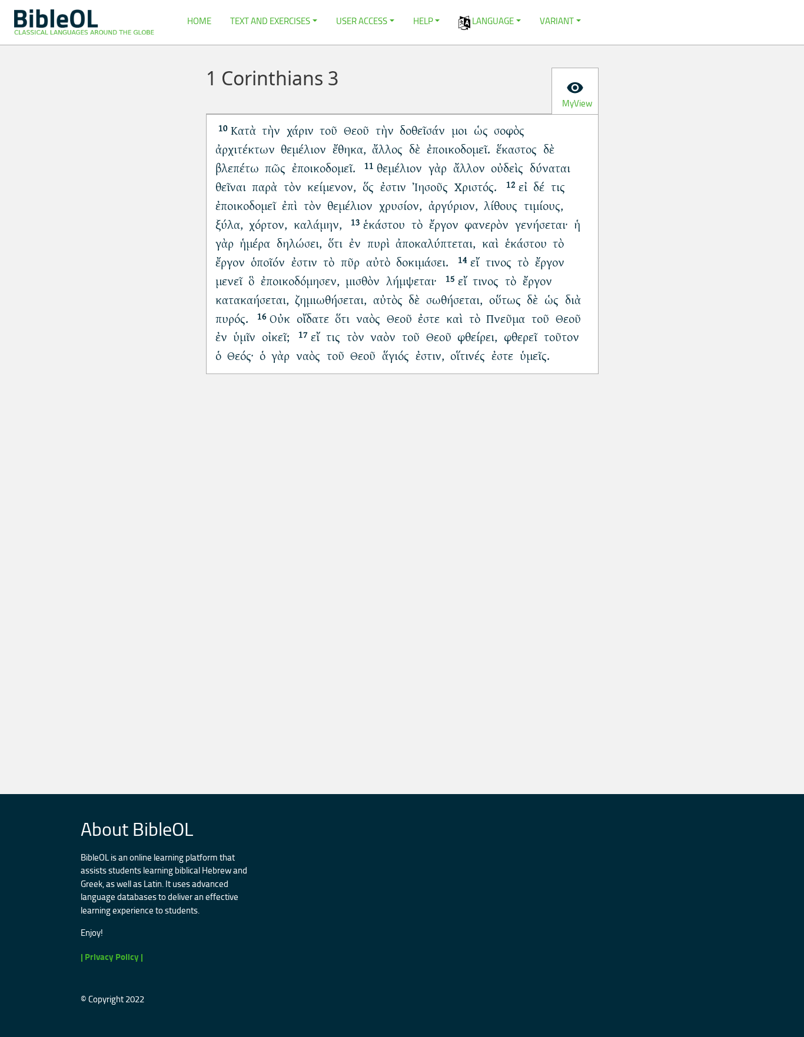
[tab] (575, 91)
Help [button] (423, 21)
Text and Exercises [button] (270, 21)
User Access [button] (361, 21)
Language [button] (492, 21)
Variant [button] (557, 21)
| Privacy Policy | (112, 956)
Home (199, 21)
